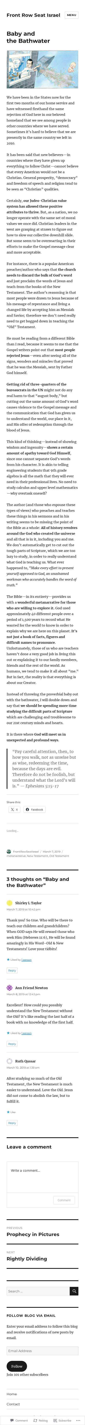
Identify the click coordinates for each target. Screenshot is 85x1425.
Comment (64, 1200)
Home (12, 1394)
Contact (13, 1404)
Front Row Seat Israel (33, 15)
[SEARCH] (74, 1291)
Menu (71, 15)
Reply (12, 970)
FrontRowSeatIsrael (26, 851)
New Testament (37, 856)
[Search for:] (38, 1291)
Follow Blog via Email (31, 1316)
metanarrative (16, 856)
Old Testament (59, 856)
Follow (16, 1366)
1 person (26, 959)
